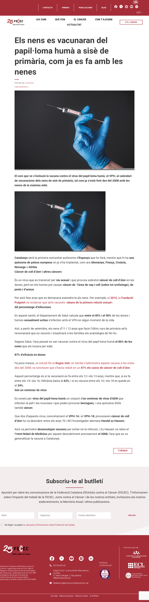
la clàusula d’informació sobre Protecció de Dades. (49, 525)
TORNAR (122, 450)
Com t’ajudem (103, 19)
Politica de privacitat (66, 596)
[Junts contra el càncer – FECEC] (15, 22)
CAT (138, 12)
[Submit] (136, 2)
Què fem (60, 19)
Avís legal (54, 596)
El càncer (80, 19)
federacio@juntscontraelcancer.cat (70, 583)
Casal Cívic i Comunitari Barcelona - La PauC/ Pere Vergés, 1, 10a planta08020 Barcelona (71, 574)
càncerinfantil (22, 87)
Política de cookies (81, 596)
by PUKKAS (94, 596)
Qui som (41, 19)
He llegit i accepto (40, 525)
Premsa (65, 8)
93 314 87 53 (59, 565)
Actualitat (74, 24)
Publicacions (85, 8)
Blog (104, 8)
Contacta (48, 8)
